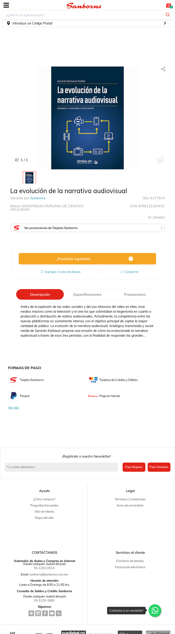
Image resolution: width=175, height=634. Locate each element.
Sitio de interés (44, 511)
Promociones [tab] (135, 294)
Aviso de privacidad (130, 505)
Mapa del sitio (44, 517)
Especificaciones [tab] (87, 294)
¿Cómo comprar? (44, 499)
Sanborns (37, 198)
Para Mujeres (134, 467)
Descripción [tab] (40, 294)
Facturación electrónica (130, 567)
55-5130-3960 (44, 600)
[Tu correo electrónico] (62, 467)
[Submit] (168, 15)
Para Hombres (158, 467)
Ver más (13, 407)
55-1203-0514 (44, 568)
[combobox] (87, 15)
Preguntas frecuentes (44, 505)
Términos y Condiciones (130, 499)
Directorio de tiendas (130, 561)
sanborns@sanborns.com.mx (49, 574)
